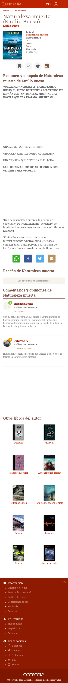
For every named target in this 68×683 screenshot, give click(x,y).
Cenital (18, 532)
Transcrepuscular (18, 472)
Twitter (16, 650)
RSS (14, 659)
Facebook (17, 645)
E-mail (52, 258)
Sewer (18, 563)
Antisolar (49, 442)
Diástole (49, 532)
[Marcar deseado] (38, 66)
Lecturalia (6, 11)
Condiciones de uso (18, 601)
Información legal (17, 587)
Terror (29, 46)
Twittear (40, 258)
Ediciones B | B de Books (37, 34)
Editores (12, 633)
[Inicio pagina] (64, 582)
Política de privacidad (19, 592)
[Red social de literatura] (12, 4)
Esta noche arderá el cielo (49, 502)
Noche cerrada (49, 563)
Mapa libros (14, 628)
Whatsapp (16, 258)
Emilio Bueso (20, 11)
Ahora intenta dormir (49, 472)
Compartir (28, 258)
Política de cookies (18, 597)
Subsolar (18, 442)
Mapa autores (15, 623)
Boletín (15, 664)
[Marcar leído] (28, 66)
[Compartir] (48, 4)
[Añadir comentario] (47, 66)
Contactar (13, 611)
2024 (28, 40)
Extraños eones (18, 502)
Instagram (17, 655)
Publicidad (13, 606)
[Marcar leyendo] (19, 66)
